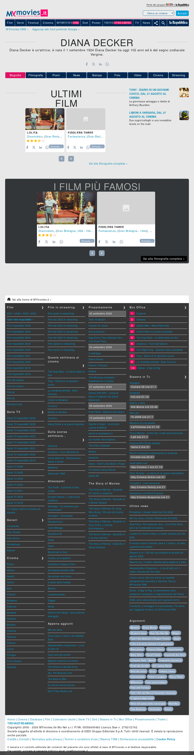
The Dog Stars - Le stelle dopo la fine (157, 337)
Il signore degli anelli (142, 698)
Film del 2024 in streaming (63, 325)
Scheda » (56, 146)
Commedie (13, 526)
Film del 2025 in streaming (63, 319)
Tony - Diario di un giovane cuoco (155, 355)
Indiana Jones (167, 671)
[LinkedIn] (100, 64)
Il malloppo (95, 353)
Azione (11, 550)
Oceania (52, 445)
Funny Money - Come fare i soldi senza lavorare (156, 433)
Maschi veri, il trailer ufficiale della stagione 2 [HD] (158, 562)
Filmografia (35, 75)
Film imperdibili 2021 (19, 355)
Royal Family (154, 654)
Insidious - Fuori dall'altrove (63, 451)
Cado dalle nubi (139, 463)
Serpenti (93, 457)
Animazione (13, 544)
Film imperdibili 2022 (19, 349)
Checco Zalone (155, 649)
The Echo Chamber (99, 445)
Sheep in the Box (57, 412)
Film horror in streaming (61, 349)
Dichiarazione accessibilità (137, 739)
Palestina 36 (55, 533)
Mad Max (174, 703)
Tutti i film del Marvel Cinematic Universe (153, 692)
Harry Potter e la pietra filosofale (66, 424)
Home (11, 719)
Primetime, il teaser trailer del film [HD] (151, 512)
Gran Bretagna (54, 136)
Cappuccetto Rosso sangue (145, 443)
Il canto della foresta (59, 582)
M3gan (176, 632)
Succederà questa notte (61, 570)
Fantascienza (76, 136)
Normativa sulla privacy (47, 739)
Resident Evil (55, 521)
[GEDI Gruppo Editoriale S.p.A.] (169, 4)
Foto (117, 75)
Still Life (134, 412)
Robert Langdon (157, 676)
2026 (18, 313)
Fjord (51, 545)
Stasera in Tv (108, 719)
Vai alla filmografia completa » (108, 163)
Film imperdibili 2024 (19, 337)
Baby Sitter (137, 654)
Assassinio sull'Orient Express (146, 493)
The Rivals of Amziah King (62, 666)
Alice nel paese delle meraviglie (148, 703)
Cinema (158, 75)
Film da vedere (15, 380)
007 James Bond (162, 665)
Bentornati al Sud (57, 552)
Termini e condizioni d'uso (81, 739)
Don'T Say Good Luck (60, 691)
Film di (11, 392)
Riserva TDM (108, 739)
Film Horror (13, 538)
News (76, 75)
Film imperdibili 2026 (19, 325)
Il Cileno (52, 405)
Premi (56, 75)
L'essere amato (56, 594)
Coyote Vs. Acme (98, 325)
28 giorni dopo (138, 632)
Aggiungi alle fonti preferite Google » (56, 29)
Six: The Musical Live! (60, 672)
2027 (10, 313)
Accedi (182, 13)
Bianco (52, 588)
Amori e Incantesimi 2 (101, 433)
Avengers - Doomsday (60, 515)
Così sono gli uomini (59, 654)
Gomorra (165, 627)
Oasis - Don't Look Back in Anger (107, 463)
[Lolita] (44, 119)
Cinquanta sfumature (170, 660)
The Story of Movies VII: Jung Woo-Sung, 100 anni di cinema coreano (106, 512)
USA (80, 231)
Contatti (24, 739)
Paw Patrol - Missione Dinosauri (107, 411)
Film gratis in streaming (61, 313)
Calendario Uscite (64, 719)
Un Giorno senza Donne (61, 685)
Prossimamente (145, 719)
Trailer (161, 719)
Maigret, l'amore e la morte (63, 660)
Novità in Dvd (14, 404)
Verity (51, 606)
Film (47, 719)
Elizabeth (135, 392)
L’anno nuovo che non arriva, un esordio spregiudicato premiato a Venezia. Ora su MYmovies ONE (153, 581)
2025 (25, 313)
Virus (153, 671)
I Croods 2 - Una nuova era (145, 483)
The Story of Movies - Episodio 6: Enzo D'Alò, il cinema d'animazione (107, 525)
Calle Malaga (55, 527)
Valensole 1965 (56, 473)
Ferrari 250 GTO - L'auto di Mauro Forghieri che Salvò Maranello (103, 396)
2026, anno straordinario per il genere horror (155, 599)
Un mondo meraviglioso (102, 439)
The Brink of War (57, 678)
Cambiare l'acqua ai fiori (61, 564)
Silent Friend (96, 359)
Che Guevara (138, 709)
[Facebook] (87, 64)
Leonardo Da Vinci (175, 654)
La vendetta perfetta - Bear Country (156, 361)
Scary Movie (149, 627)
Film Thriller (13, 532)
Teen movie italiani (156, 682)
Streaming (178, 75)
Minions (135, 627)
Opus (177, 638)
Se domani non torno (59, 576)
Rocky (168, 709)
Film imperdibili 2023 (19, 343)
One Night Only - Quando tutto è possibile (159, 349)
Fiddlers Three (80, 133)
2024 (33, 313)
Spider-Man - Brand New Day (152, 325)
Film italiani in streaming (61, 343)
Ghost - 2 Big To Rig (149, 367)
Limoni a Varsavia (58, 399)
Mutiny (92, 451)
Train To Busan (97, 319)
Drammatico (34, 136)
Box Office (125, 719)
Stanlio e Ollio (138, 402)
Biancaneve (137, 649)
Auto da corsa (138, 671)
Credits (12, 739)
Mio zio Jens (55, 629)
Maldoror (53, 467)
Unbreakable (138, 676)
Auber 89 (94, 475)
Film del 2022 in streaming (63, 337)
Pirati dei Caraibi (140, 665)
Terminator (155, 709)
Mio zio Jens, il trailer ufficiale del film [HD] (153, 518)
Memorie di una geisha (142, 423)
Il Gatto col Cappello (59, 558)
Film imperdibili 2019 (19, 367)
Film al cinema (15, 386)
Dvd (94, 719)
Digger (52, 600)
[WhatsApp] (107, 64)
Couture (52, 418)
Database (36, 719)
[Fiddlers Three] (85, 119)
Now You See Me (159, 632)
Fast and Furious (140, 687)
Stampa (97, 75)
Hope (51, 539)
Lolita (32, 133)
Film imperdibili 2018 (19, 374)
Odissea (141, 319)
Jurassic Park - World (143, 660)
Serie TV (83, 719)
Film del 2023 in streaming (63, 331)
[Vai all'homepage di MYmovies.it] (27, 16)
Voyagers (135, 382)
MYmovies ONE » (17, 29)
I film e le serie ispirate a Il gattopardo (152, 643)
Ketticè (92, 371)
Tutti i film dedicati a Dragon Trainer (150, 638)
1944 (143, 231)
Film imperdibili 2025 (19, 331)
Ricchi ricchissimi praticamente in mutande (154, 453)
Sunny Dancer (97, 331)
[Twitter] (93, 64)
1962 (89, 231)
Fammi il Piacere (98, 365)
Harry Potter (176, 676)
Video (138, 75)
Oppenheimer (175, 649)
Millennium (136, 682)
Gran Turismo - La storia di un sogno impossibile (157, 473)
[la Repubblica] (182, 4)
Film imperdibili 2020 (19, 361)
